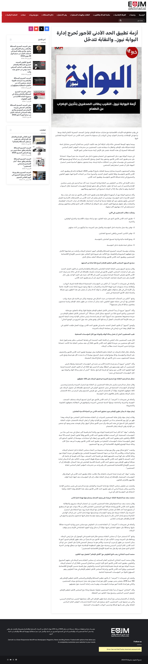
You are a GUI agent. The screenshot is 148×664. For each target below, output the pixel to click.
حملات (23, 15)
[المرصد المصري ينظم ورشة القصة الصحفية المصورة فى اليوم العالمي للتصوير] (39, 175)
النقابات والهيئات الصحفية (80, 15)
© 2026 (124, 660)
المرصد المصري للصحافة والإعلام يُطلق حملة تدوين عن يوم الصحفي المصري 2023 (21, 150)
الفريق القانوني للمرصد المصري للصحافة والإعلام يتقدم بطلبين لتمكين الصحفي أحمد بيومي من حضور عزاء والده (21, 67)
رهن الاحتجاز (62, 15)
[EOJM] (137, 5)
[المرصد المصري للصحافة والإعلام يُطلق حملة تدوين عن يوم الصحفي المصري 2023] (39, 151)
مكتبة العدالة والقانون (102, 15)
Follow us (138, 642)
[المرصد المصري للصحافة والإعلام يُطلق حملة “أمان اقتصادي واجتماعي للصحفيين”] (39, 162)
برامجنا (133, 15)
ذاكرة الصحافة (48, 15)
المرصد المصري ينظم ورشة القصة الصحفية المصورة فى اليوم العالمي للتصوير (21, 174)
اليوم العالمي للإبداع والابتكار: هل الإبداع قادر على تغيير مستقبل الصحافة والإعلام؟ (21, 139)
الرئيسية (142, 15)
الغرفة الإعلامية (120, 15)
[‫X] (41, 28)
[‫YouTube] (36, 28)
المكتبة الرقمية (12, 15)
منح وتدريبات (33, 15)
